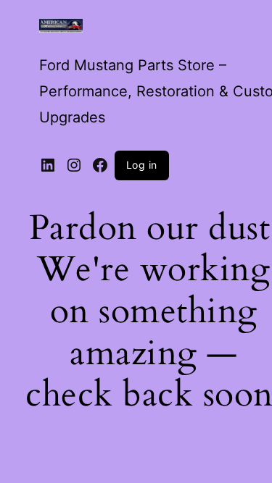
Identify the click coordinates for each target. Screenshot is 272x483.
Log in (141, 165)
